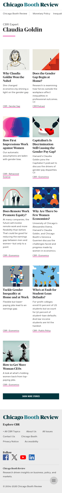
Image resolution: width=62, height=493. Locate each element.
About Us (31, 431)
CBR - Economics (41, 177)
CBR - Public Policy (42, 330)
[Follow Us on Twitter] (14, 457)
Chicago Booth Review (15, 13)
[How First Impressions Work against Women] (16, 126)
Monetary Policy (41, 13)
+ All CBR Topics (11, 431)
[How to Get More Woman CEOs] (16, 351)
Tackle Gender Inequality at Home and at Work (16, 293)
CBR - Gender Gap (11, 106)
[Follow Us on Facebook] (6, 457)
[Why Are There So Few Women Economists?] (46, 197)
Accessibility (31, 441)
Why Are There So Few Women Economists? (45, 215)
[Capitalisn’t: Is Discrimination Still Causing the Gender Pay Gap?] (46, 126)
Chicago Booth (29, 436)
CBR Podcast (39, 106)
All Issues (48, 431)
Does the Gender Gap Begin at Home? (44, 77)
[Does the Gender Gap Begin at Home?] (46, 59)
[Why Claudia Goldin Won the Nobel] (16, 59)
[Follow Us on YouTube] (23, 457)
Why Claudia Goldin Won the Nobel (13, 77)
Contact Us (9, 436)
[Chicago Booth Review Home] (31, 5)
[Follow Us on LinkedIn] (32, 457)
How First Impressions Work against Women (15, 144)
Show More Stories (31, 396)
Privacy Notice (11, 441)
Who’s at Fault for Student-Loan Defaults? (45, 293)
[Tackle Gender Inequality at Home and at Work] (16, 276)
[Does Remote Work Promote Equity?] (16, 197)
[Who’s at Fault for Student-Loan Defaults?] (46, 276)
